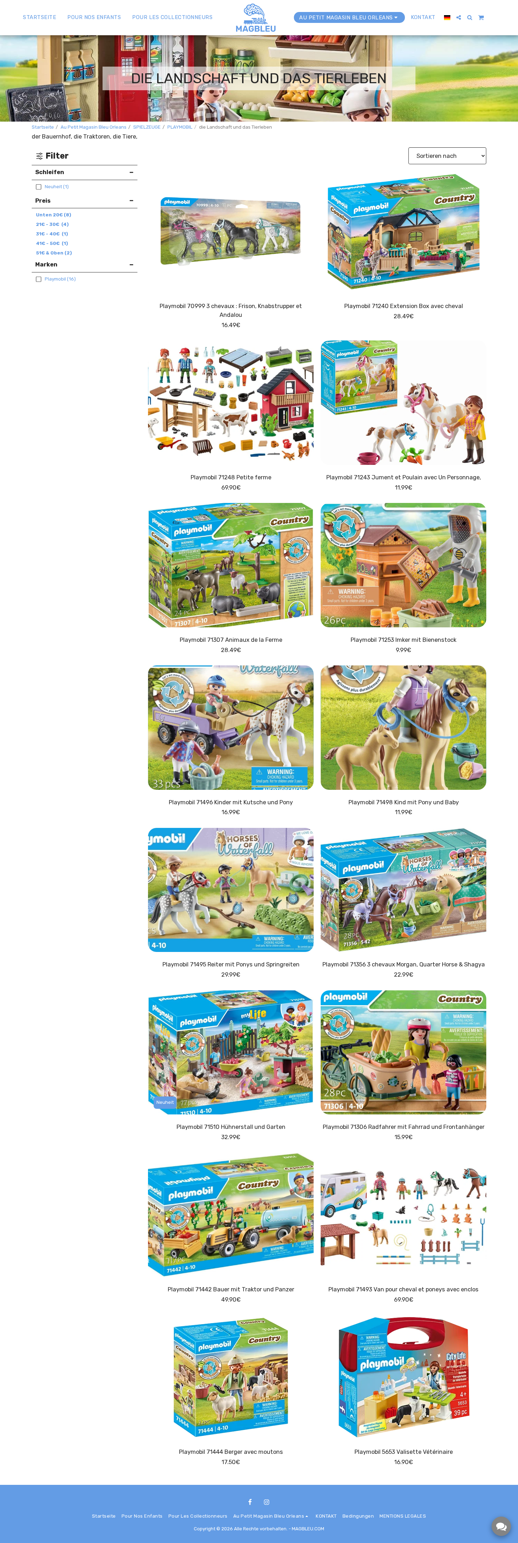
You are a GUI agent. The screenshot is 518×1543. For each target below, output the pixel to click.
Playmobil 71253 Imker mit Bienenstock (403, 640)
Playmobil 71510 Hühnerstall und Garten (231, 1127)
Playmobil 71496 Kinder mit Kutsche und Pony (231, 802)
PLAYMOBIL (179, 127)
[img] (231, 232)
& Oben (54, 253)
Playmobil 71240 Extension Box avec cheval (403, 306)
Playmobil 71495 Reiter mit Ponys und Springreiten (231, 964)
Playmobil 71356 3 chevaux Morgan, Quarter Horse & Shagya (403, 964)
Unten (53, 214)
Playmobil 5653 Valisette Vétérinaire (403, 1452)
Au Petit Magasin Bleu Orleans (94, 127)
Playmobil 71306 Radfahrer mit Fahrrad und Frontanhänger (404, 1127)
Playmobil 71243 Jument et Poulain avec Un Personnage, (403, 477)
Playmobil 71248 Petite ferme (231, 477)
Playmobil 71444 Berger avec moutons (231, 1452)
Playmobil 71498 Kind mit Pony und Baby (404, 802)
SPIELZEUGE (147, 127)
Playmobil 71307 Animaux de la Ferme (231, 640)
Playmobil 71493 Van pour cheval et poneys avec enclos (403, 1289)
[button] (459, 17)
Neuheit (165, 1102)
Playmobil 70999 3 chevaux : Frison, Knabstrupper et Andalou (231, 310)
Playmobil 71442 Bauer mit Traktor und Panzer (231, 1289)
